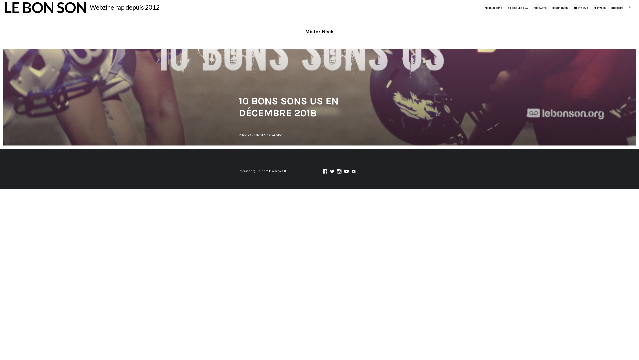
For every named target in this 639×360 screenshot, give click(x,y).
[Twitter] (332, 171)
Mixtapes (600, 8)
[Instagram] (339, 171)
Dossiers (617, 8)
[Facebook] (324, 171)
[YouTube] (346, 171)
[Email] (353, 171)
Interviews (580, 8)
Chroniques (560, 8)
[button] (631, 7)
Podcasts (540, 8)
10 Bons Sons (493, 8)
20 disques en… (518, 8)
